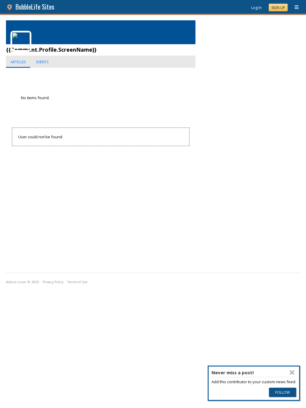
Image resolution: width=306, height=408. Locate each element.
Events (42, 62)
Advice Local (16, 282)
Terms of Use (77, 282)
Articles (18, 62)
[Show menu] (294, 7)
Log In (256, 7)
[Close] (292, 372)
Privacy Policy (53, 282)
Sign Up (278, 7)
